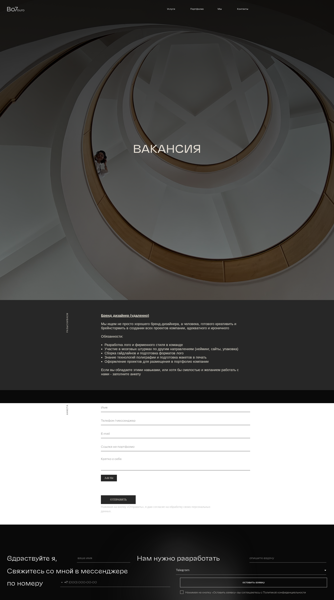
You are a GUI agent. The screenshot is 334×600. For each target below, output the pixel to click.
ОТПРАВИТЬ (118, 499)
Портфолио (197, 9)
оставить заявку (253, 582)
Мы (220, 9)
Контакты (242, 9)
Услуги (171, 9)
